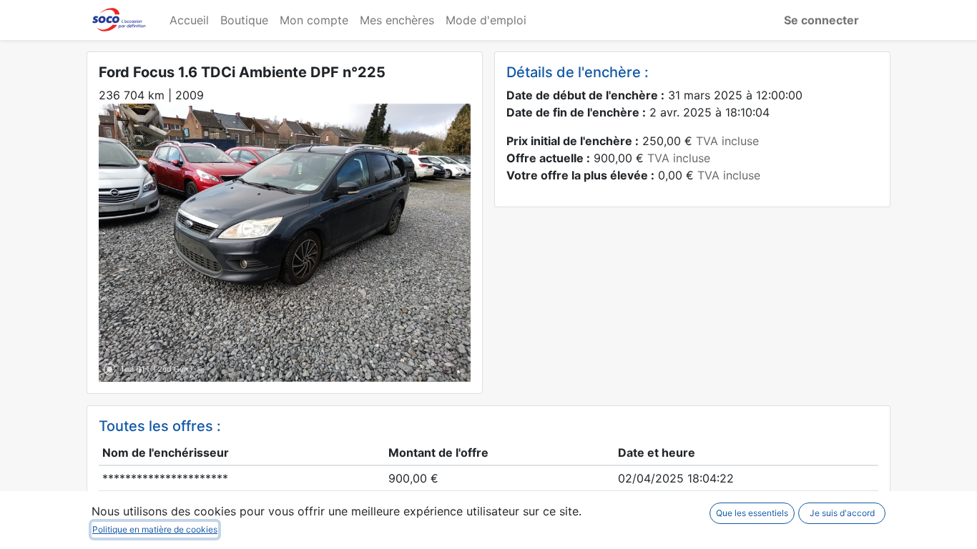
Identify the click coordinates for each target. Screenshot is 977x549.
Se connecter (821, 20)
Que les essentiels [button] (752, 513)
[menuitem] (189, 20)
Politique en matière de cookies (154, 529)
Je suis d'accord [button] (842, 513)
